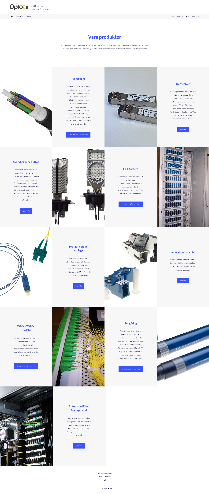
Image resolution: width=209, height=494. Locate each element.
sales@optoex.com (176, 16)
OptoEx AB (36, 5)
